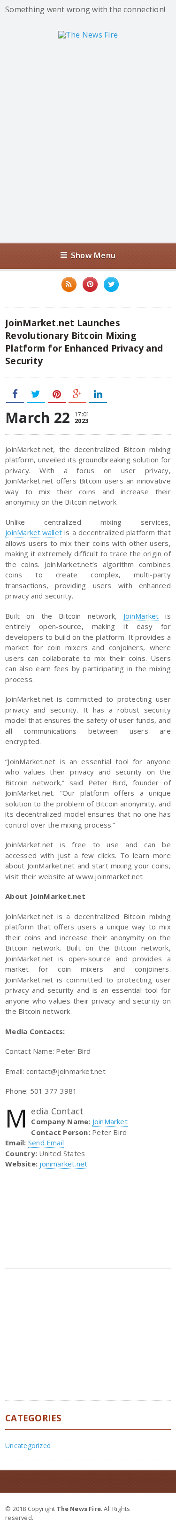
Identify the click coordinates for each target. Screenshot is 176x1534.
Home (160, 1508)
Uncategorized (28, 1445)
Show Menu (93, 255)
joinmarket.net (63, 1163)
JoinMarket (141, 616)
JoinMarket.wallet (33, 532)
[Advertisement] (88, 141)
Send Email (46, 1142)
